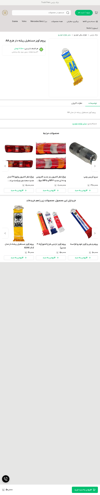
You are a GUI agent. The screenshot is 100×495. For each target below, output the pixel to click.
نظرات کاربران (76, 103)
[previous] (95, 166)
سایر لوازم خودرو (64, 35)
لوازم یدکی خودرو (80, 35)
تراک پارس (94, 35)
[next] (5, 166)
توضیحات (92, 103)
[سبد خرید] (96, 12)
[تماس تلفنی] (5, 479)
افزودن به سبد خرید (83, 490)
